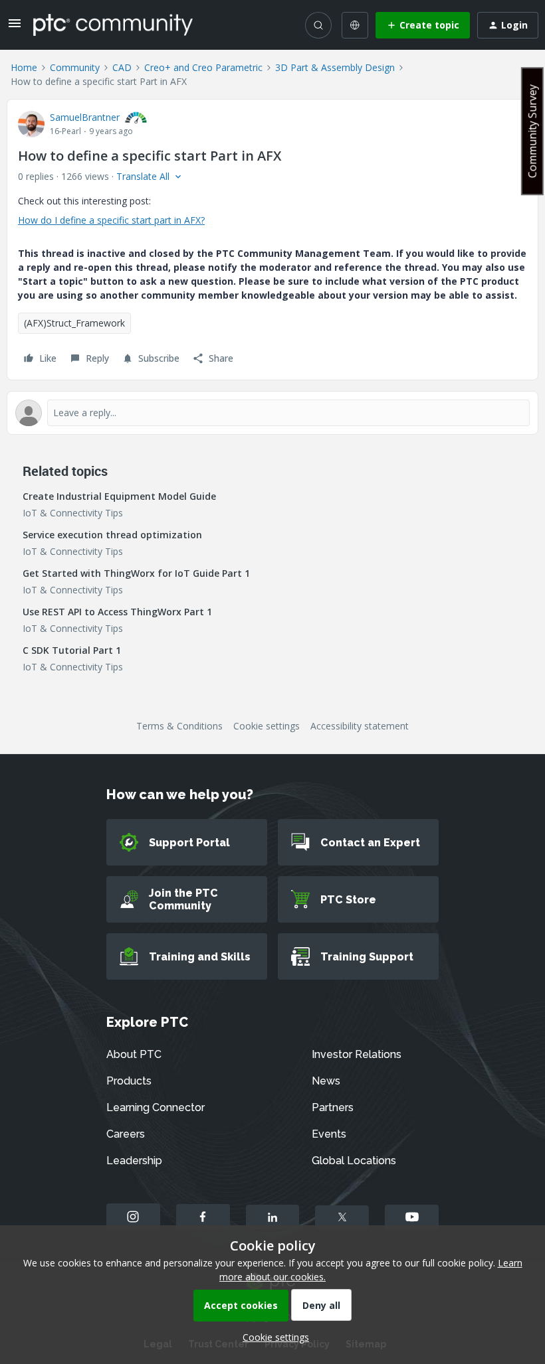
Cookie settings (266, 726)
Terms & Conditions (179, 726)
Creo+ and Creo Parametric (203, 67)
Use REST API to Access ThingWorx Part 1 (117, 611)
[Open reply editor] (272, 413)
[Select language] (355, 25)
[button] (15, 27)
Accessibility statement (359, 726)
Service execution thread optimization (112, 534)
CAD (122, 67)
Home (24, 67)
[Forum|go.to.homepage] (113, 24)
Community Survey (532, 131)
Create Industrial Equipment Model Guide (119, 496)
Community (75, 67)
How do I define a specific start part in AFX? (111, 220)
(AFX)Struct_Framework (74, 323)
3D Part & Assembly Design (335, 67)
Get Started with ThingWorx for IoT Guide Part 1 (136, 573)
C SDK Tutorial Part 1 (72, 650)
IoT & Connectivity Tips (73, 512)
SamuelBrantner (85, 117)
